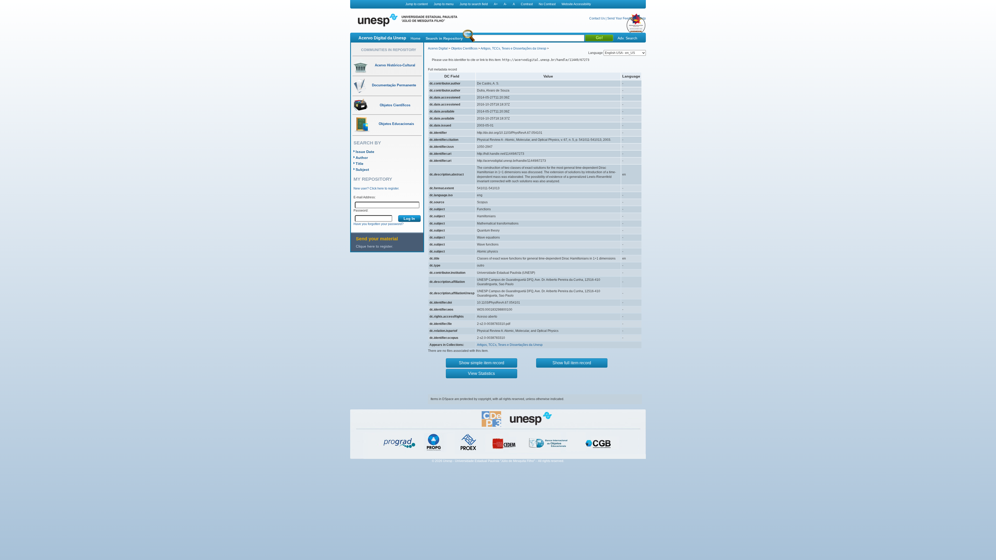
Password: (361, 210)
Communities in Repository (388, 50)
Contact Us (597, 18)
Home (415, 38)
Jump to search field (474, 4)
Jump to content (416, 4)
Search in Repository (444, 38)
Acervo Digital (438, 48)
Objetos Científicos (464, 48)
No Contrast (547, 4)
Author (362, 158)
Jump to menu (444, 4)
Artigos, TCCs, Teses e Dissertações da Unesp (513, 48)
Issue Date (365, 152)
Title (359, 164)
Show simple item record (481, 363)
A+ (496, 4)
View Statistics (481, 373)
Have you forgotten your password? (379, 224)
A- (505, 4)
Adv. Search (627, 38)
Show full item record (571, 363)
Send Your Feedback (622, 18)
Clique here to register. (374, 246)
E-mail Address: (365, 197)
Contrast (527, 4)
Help (642, 18)
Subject (362, 169)
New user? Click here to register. (376, 188)
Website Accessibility (576, 4)
